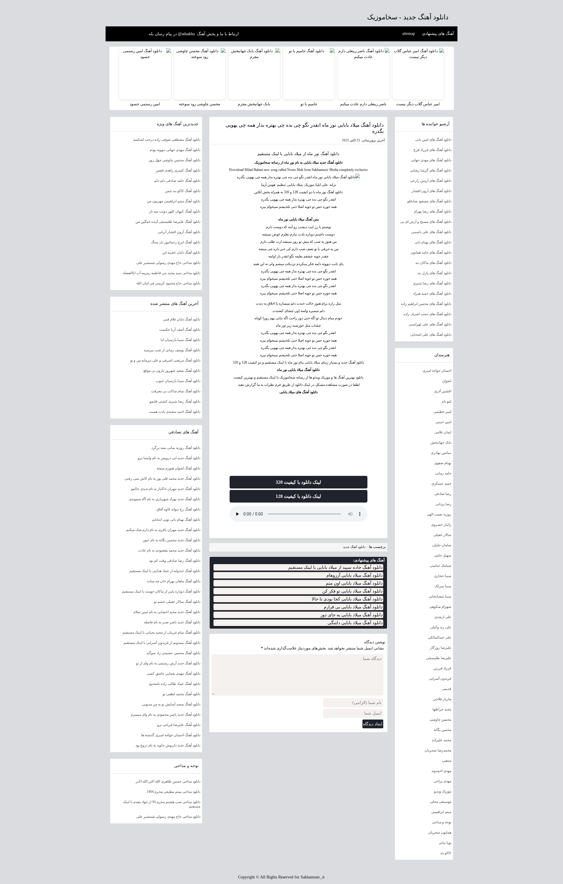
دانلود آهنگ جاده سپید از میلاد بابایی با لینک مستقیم (335, 567)
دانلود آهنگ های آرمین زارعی (430, 181)
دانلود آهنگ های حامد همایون (431, 252)
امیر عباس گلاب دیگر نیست (418, 104)
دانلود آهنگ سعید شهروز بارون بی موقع (171, 371)
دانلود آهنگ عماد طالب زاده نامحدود (174, 684)
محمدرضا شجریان (438, 750)
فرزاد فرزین (442, 668)
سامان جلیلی (441, 545)
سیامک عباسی (440, 566)
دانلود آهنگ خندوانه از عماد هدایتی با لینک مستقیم (164, 571)
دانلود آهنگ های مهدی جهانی (431, 160)
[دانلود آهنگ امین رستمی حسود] (145, 74)
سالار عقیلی (442, 535)
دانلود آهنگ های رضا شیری (432, 283)
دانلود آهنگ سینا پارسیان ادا (180, 340)
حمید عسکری (441, 483)
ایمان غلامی (442, 432)
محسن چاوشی (440, 719)
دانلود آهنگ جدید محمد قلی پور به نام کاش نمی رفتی (162, 478)
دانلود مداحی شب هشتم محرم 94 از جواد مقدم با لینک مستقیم (161, 804)
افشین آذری (442, 391)
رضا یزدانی (443, 504)
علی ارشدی (442, 617)
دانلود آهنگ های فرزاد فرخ (432, 150)
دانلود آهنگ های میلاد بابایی (298, 392)
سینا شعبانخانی (440, 596)
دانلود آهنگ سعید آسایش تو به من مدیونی (171, 704)
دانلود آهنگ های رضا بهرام (432, 211)
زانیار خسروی (441, 524)
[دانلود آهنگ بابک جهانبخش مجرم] (254, 74)
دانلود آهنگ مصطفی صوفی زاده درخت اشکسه (166, 140)
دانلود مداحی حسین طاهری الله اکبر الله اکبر (168, 781)
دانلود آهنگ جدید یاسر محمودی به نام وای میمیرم (165, 714)
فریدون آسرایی (440, 678)
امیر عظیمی (442, 412)
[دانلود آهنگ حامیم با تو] (309, 74)
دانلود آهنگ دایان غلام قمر (181, 319)
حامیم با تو (309, 104)
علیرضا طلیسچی (438, 658)
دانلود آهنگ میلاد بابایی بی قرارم (353, 607)
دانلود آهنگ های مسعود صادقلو (429, 201)
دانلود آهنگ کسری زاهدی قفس (178, 170)
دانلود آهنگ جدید (354, 547)
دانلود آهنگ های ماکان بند (433, 263)
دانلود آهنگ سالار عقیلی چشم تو (177, 602)
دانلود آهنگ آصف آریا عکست (179, 330)
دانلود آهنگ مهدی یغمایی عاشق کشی (173, 673)
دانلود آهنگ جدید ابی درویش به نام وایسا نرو (169, 458)
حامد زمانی (443, 473)
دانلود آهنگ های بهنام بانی (433, 242)
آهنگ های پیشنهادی (438, 33)
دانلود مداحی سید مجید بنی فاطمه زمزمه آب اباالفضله (161, 273)
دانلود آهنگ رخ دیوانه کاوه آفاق (178, 509)
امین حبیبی (443, 422)
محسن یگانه (442, 730)
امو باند (446, 401)
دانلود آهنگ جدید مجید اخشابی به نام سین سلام (166, 612)
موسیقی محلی (440, 802)
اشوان (446, 381)
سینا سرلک (443, 586)
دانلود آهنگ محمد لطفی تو (181, 694)
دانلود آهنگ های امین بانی (433, 140)
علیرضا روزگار (440, 648)
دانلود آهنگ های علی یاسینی (431, 232)
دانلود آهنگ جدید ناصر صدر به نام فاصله (172, 622)
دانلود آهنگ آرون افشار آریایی (179, 232)
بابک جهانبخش (440, 442)
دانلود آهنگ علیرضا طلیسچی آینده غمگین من (167, 222)
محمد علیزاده (441, 740)
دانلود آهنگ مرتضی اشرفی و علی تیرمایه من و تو (165, 360)
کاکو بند (445, 853)
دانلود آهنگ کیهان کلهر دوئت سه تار (174, 211)
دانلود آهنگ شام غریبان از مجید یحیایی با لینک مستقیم (161, 632)
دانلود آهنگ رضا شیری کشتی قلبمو (175, 401)
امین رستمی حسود (145, 104)
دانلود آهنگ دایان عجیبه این (181, 252)
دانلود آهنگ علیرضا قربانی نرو (178, 725)
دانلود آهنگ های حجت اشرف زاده (427, 314)
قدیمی (446, 689)
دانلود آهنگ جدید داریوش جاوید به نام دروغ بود (167, 745)
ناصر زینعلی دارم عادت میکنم (363, 104)
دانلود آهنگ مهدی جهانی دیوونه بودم (175, 150)
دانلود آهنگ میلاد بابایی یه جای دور (351, 614)
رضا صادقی (442, 494)
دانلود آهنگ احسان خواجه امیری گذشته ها (170, 735)
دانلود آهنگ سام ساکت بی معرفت (175, 391)
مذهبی (446, 761)
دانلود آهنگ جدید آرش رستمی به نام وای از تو (168, 663)
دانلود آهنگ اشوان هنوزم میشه (178, 468)
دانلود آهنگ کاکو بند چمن (182, 191)
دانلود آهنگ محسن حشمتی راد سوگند (173, 653)
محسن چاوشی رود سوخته (199, 104)
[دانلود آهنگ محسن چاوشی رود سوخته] (199, 74)
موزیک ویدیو (442, 791)
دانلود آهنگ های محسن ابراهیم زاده (426, 304)
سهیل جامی (442, 555)
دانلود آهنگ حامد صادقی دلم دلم (177, 181)
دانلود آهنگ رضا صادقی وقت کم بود (174, 561)
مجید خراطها (442, 709)
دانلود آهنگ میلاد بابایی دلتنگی (355, 622)
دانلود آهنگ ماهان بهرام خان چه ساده (173, 581)
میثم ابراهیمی (441, 812)
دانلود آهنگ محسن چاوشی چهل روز (174, 160)
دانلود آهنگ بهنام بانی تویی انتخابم (176, 519)
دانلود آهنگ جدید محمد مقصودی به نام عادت (169, 550)
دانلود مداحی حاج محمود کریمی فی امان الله (168, 283)
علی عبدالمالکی (439, 637)
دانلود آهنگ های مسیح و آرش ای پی (425, 222)
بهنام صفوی (442, 463)
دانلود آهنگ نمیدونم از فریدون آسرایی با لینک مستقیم (161, 643)
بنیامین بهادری (441, 453)
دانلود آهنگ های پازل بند (434, 273)
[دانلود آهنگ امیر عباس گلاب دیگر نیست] (418, 74)
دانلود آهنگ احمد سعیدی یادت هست (174, 412)
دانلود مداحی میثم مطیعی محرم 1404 (173, 792)
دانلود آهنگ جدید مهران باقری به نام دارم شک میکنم (163, 530)
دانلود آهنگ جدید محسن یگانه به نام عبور (171, 540)
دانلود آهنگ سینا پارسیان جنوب (178, 381)
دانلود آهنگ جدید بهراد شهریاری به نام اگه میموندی (164, 499)
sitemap (408, 33)
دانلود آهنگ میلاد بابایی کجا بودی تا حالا (347, 599)
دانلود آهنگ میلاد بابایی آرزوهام (354, 575)
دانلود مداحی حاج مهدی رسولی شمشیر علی (168, 263)
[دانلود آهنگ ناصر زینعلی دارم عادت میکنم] (363, 74)
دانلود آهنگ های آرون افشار (431, 191)
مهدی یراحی (442, 781)
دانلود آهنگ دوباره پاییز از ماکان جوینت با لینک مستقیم (161, 591)
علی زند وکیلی (440, 627)
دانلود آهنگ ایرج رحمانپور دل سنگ (175, 242)
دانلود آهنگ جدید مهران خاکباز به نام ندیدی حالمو (165, 489)
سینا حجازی (442, 576)
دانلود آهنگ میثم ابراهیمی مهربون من (173, 201)
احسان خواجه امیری (437, 371)
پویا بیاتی (445, 843)
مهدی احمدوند (441, 771)
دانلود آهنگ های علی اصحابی (430, 334)
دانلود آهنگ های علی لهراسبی (429, 324)
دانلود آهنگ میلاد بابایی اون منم (354, 583)
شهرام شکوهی (440, 607)
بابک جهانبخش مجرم (254, 104)
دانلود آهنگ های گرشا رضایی (430, 170)
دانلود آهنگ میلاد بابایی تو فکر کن (352, 591)
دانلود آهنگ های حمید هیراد (432, 293)
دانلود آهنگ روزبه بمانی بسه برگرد (175, 448)
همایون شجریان (439, 832)
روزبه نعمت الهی (439, 514)
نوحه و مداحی (441, 822)
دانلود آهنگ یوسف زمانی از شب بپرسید (172, 350)
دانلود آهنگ (329, 154)
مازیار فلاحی (442, 699)
